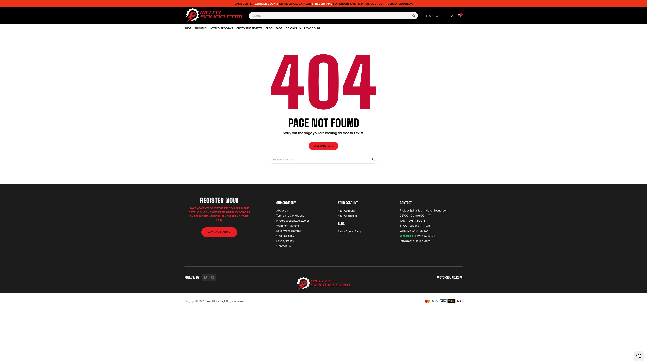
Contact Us (283, 246)
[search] (413, 15)
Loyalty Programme (288, 230)
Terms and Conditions (290, 215)
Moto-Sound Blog (349, 231)
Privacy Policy (285, 240)
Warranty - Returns (288, 225)
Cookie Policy (285, 235)
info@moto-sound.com (415, 240)
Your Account (346, 210)
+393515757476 (425, 235)
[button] (219, 232)
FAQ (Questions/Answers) (292, 220)
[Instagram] (212, 277)
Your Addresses (348, 215)
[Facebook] (205, 277)
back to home (322, 146)
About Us (282, 210)
